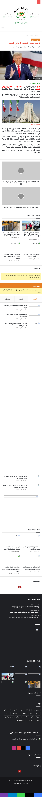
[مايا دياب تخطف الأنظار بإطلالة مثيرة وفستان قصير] (34, 398)
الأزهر (21, 710)
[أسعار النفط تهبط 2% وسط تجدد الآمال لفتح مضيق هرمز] (11, 226)
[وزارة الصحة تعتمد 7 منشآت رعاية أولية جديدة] (34, 308)
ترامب (7, 713)
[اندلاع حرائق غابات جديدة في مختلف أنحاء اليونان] (31, 247)
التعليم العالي (7, 710)
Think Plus (25, 783)
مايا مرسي (25, 717)
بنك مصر (14, 713)
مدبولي (18, 717)
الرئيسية (36, 35)
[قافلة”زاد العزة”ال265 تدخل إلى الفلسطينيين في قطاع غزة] (31, 226)
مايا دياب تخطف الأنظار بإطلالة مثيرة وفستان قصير (16, 324)
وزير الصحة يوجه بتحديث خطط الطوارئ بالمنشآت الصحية (15, 477)
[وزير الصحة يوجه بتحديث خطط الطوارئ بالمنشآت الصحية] (34, 479)
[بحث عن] (39, 28)
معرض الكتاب (30, 720)
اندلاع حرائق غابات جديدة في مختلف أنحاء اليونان (31, 255)
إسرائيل (28, 710)
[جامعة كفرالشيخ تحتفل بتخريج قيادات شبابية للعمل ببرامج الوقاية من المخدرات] (21, 684)
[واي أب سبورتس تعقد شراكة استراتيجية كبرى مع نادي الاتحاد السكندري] (8, 684)
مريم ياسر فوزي (9, 717)
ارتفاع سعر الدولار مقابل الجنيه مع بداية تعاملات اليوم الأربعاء (15, 486)
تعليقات (7, 299)
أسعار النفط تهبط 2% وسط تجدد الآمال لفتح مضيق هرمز (11, 234)
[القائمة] (3, 28)
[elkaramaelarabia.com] (21, 15)
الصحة (31, 713)
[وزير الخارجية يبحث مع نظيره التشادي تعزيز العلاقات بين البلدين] (11, 247)
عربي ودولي (29, 35)
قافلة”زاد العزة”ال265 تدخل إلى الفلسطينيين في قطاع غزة (32, 235)
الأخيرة (21, 299)
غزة (32, 717)
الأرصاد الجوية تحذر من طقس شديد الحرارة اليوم (16, 315)
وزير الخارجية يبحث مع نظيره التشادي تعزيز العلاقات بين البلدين (12, 256)
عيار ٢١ (37, 717)
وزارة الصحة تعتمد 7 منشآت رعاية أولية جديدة (15, 306)
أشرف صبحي (36, 710)
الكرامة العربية (23, 713)
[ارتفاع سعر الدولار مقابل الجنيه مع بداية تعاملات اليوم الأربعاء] (34, 488)
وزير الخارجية (20, 720)
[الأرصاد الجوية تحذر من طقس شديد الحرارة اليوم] (34, 317)
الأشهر (35, 299)
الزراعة (37, 713)
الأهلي (15, 710)
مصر (38, 720)
